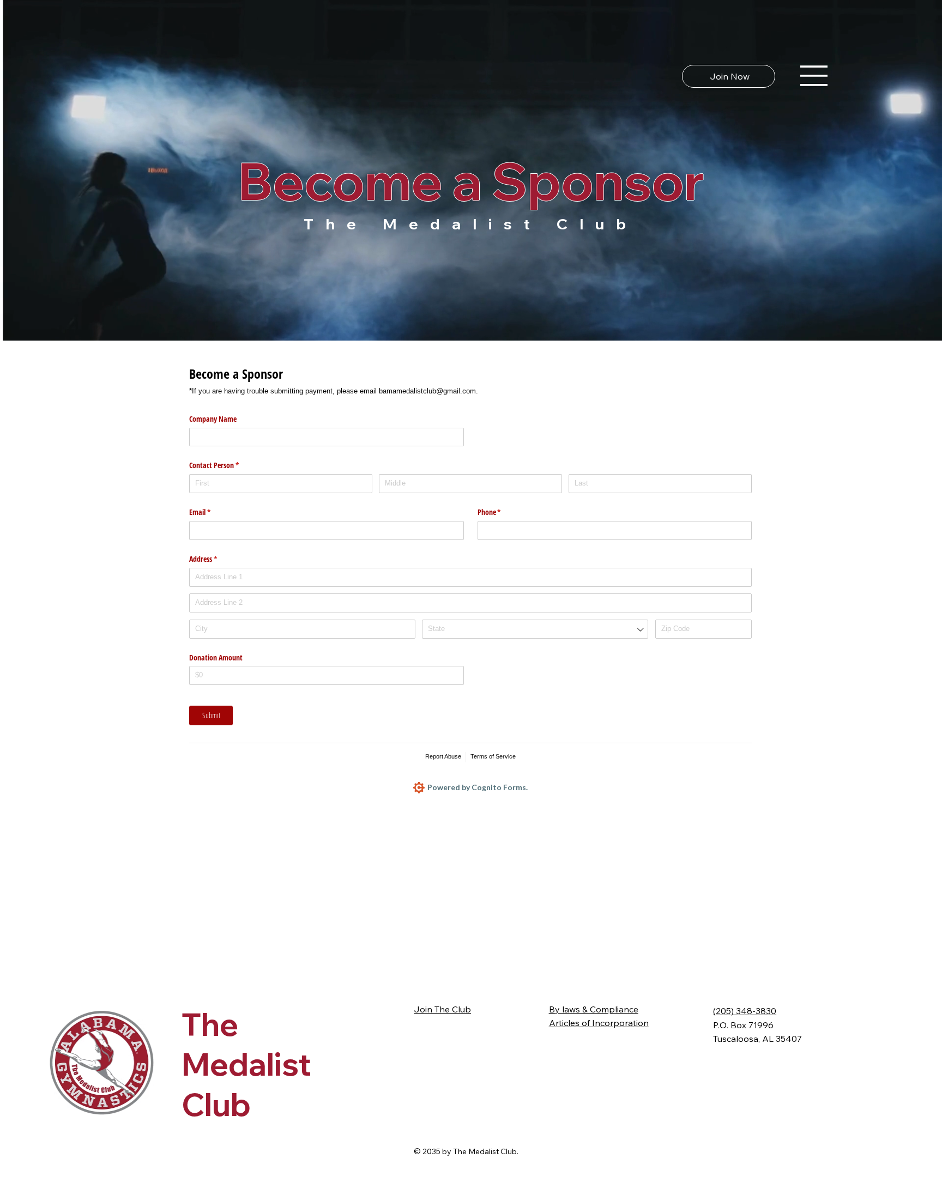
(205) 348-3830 (744, 1010)
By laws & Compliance (593, 1009)
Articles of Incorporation (599, 1022)
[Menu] (814, 75)
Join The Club (442, 1009)
